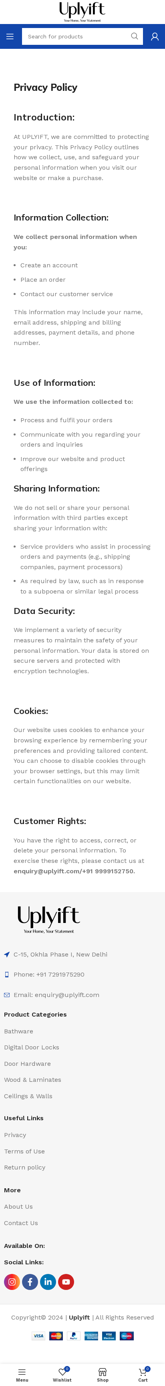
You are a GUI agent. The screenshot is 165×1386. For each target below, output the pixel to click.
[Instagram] (12, 1282)
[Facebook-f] (30, 1282)
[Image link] (49, 919)
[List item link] (82, 974)
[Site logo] (82, 11)
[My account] (155, 36)
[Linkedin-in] (48, 1282)
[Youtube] (66, 1282)
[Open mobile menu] (10, 36)
